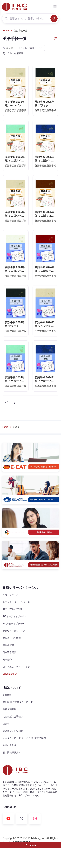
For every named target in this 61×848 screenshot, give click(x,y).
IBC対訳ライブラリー (14, 609)
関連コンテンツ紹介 (13, 730)
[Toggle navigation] (55, 6)
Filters (32, 845)
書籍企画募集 (9, 709)
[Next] (14, 402)
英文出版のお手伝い (13, 716)
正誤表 (6, 723)
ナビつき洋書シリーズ (14, 630)
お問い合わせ (9, 745)
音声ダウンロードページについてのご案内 (24, 738)
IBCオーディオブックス (15, 616)
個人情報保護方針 (12, 752)
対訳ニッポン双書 (12, 637)
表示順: (10, 48)
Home (6, 30)
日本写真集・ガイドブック (16, 666)
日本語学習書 (9, 652)
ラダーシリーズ (11, 594)
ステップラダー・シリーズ (16, 601)
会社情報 (7, 694)
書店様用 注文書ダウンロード (18, 702)
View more (8, 673)
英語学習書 (8, 645)
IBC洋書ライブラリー (14, 623)
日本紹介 (7, 659)
